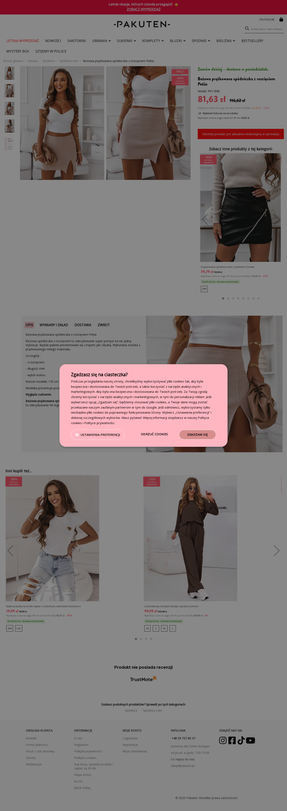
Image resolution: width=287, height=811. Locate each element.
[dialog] (143, 405)
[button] (98, 434)
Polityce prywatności (99, 423)
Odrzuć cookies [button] (154, 434)
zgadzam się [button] (197, 434)
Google (151, 407)
